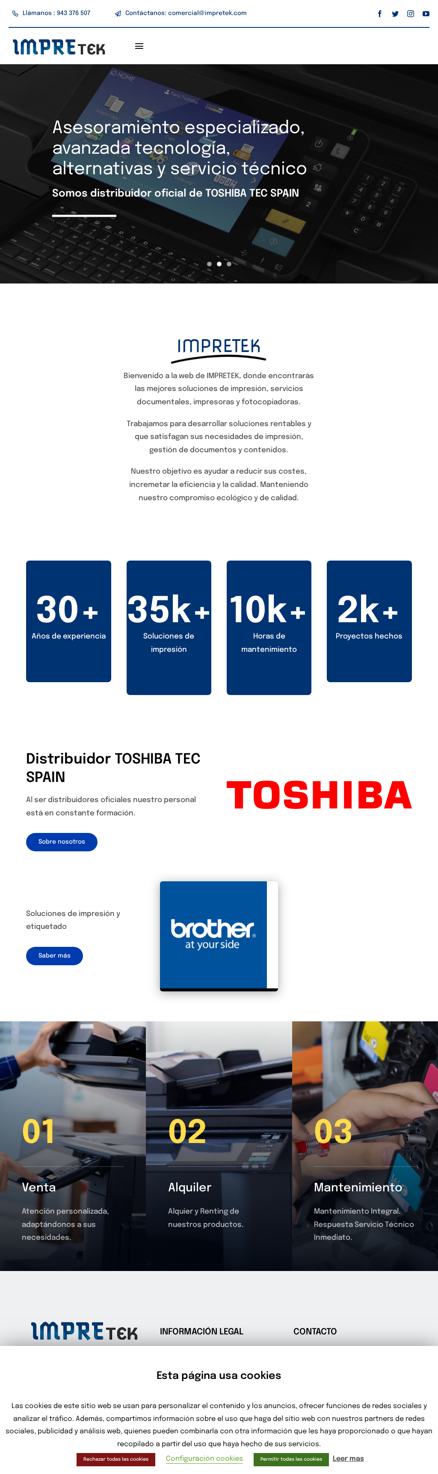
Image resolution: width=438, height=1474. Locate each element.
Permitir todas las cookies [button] (291, 1459)
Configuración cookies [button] (204, 1458)
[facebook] (379, 13)
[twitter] (395, 13)
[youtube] (426, 13)
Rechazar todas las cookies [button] (115, 1459)
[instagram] (410, 13)
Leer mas (348, 1458)
